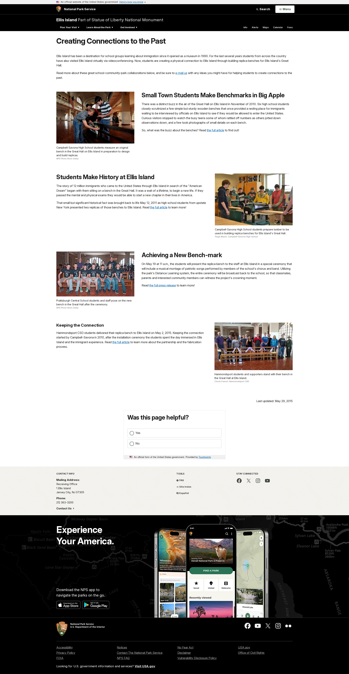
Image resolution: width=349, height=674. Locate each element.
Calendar (278, 27)
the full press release (162, 285)
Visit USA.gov (145, 666)
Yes (137, 433)
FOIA (59, 658)
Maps (266, 27)
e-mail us (181, 73)
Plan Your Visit (68, 27)
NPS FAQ (123, 658)
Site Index (185, 486)
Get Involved (127, 27)
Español (184, 493)
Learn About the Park (99, 27)
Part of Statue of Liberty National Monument (109, 19)
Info (245, 27)
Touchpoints (204, 457)
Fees (290, 27)
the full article (215, 130)
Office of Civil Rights (251, 653)
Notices (122, 647)
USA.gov (244, 647)
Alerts (255, 27)
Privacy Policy (65, 653)
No (137, 443)
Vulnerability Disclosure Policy (197, 658)
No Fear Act (185, 647)
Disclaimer (184, 653)
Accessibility (64, 647)
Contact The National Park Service (140, 653)
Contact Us (64, 508)
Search (264, 9)
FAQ (181, 480)
